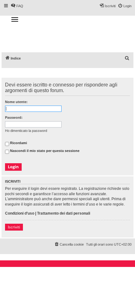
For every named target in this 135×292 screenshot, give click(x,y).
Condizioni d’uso (19, 213)
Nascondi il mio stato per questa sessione (44, 151)
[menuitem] (127, 58)
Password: (14, 117)
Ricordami (18, 143)
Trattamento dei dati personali (63, 213)
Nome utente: (16, 102)
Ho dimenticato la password (26, 131)
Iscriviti (14, 227)
